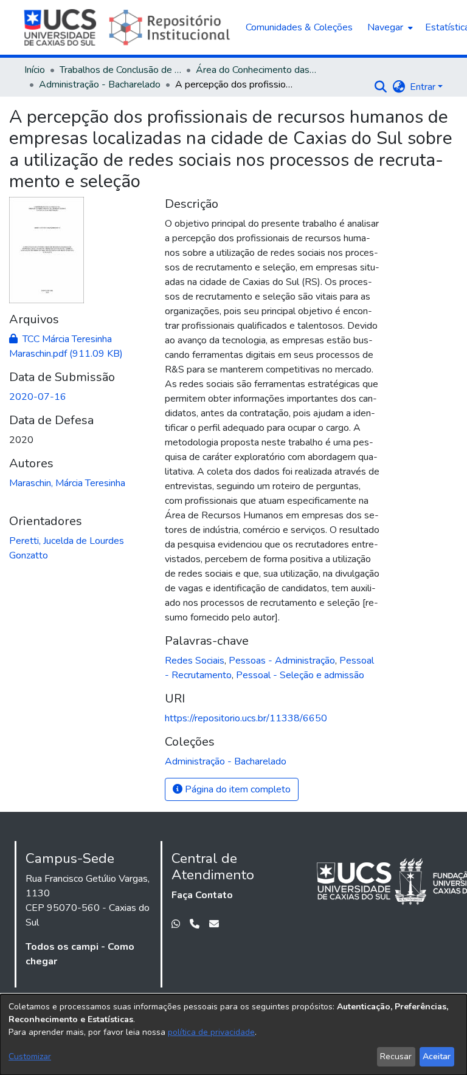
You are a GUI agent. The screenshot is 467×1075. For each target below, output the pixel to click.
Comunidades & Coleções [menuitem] (299, 27)
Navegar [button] (385, 27)
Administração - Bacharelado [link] (100, 84)
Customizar (30, 1056)
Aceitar (437, 1056)
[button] (380, 87)
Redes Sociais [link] (194, 660)
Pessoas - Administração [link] (282, 660)
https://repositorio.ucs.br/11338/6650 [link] (246, 718)
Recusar (396, 1056)
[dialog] (233, 1034)
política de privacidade (211, 1032)
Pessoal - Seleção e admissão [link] (300, 675)
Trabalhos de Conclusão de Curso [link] (120, 70)
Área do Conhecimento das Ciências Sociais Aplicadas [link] (256, 70)
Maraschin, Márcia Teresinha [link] (67, 483)
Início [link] (34, 70)
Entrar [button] (424, 87)
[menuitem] (389, 27)
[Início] (129, 27)
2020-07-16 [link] (37, 397)
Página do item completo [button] (236, 789)
